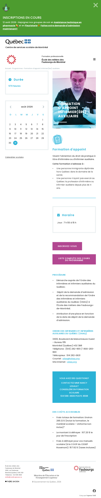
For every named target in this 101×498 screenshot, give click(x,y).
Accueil (8, 68)
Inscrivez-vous (67, 246)
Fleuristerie (31, 25)
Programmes (17, 68)
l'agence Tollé (91, 495)
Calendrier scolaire (14, 157)
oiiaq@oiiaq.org (71, 358)
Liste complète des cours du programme (74, 259)
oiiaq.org (72, 361)
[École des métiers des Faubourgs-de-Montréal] (84, 469)
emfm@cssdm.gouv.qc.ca (13, 477)
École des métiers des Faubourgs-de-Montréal (53, 59)
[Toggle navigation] (93, 59)
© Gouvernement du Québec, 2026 (46, 482)
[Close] (95, 5)
